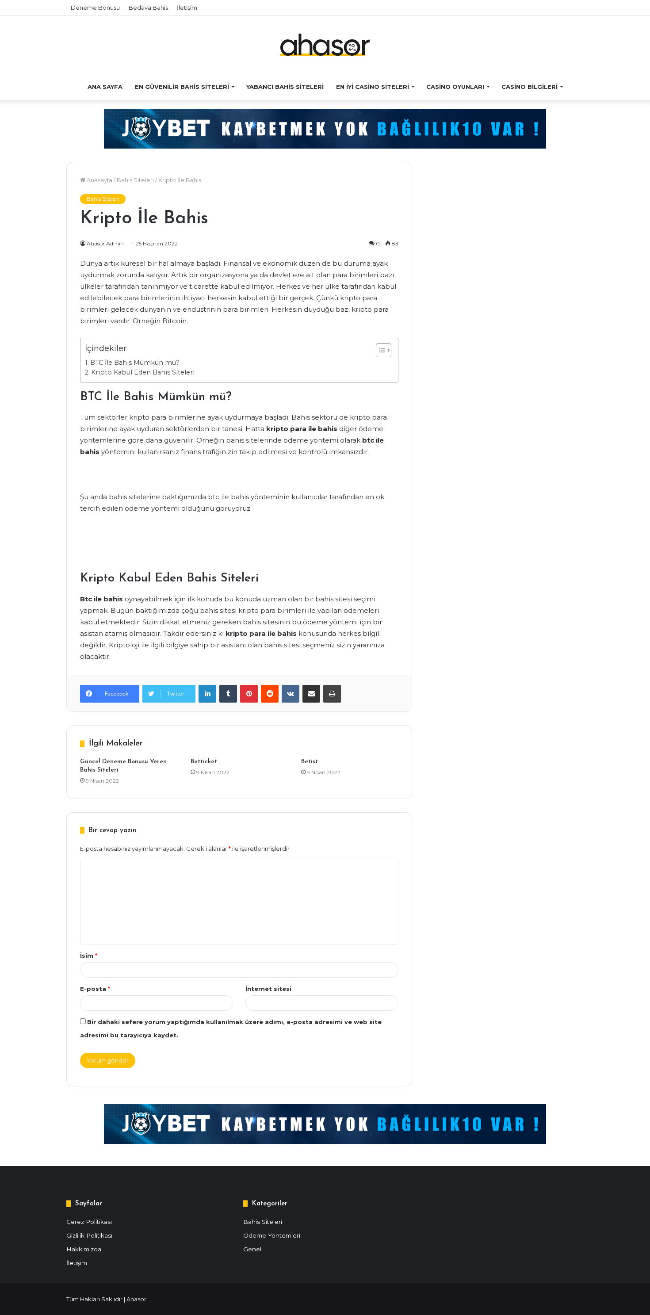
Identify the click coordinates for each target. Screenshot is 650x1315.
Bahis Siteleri (135, 179)
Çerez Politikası (89, 1221)
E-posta (95, 988)
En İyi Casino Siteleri (372, 86)
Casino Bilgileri (529, 86)
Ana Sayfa (105, 86)
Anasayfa (98, 179)
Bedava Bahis (148, 7)
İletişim (187, 7)
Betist (309, 761)
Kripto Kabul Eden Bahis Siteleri (143, 372)
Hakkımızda (83, 1249)
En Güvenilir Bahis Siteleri (182, 86)
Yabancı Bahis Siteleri (285, 86)
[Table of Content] (383, 350)
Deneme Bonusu (95, 7)
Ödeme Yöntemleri (271, 1235)
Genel (252, 1249)
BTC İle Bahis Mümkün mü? (135, 363)
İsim (88, 955)
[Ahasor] (325, 45)
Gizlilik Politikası (89, 1235)
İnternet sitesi (268, 988)
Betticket (204, 761)
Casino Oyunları (455, 86)
